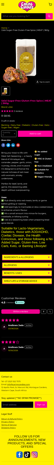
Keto (47, 125)
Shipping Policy (8, 428)
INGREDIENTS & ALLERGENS (19, 257)
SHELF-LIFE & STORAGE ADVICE (20, 281)
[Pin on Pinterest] (18, 145)
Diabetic (26, 125)
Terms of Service (9, 425)
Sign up (41, 404)
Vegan (16, 127)
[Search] (49, 16)
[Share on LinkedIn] (13, 145)
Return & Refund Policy (12, 419)
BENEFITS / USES (13, 273)
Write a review (20, 311)
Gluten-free (38, 125)
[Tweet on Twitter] (8, 145)
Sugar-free (6, 127)
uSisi (10, 107)
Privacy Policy (7, 422)
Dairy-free (16, 125)
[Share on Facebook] (3, 145)
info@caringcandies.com (18, 384)
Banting (5, 125)
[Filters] (43, 311)
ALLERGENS (10, 265)
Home (4, 28)
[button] (7, 111)
